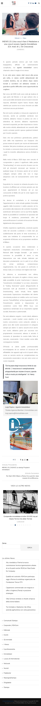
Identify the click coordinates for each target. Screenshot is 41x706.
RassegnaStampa (10, 678)
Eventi (6, 635)
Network (7, 663)
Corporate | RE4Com (11, 625)
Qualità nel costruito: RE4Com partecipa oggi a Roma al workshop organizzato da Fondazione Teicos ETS (20, 579)
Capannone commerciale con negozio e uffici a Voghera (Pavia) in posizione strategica (20, 590)
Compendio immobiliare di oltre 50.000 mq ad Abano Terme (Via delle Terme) (20, 517)
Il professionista (9, 649)
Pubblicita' (7, 673)
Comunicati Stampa (10, 621)
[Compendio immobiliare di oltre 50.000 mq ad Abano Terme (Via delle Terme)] (20, 501)
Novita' (6, 668)
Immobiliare (8, 654)
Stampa (6, 687)
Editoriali (17, 38)
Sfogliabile (7, 683)
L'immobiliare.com (8, 701)
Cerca (4, 543)
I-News (24, 38)
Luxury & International (11, 659)
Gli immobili (8, 640)
